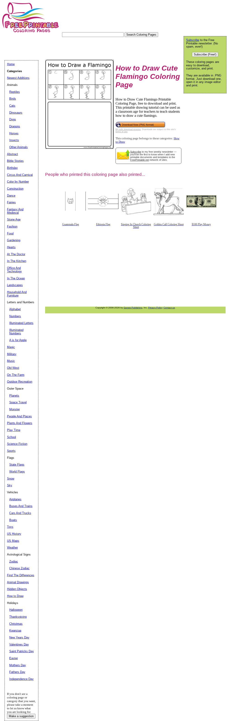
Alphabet (15, 309)
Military (11, 354)
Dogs (12, 119)
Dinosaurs (15, 112)
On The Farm (15, 375)
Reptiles (14, 92)
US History (14, 533)
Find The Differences (20, 575)
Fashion (12, 226)
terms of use (121, 132)
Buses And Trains (20, 506)
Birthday (12, 168)
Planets (14, 395)
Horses (13, 133)
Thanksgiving (18, 616)
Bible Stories (15, 161)
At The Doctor (16, 254)
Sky (9, 485)
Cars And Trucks (20, 513)
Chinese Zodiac (19, 568)
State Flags (16, 464)
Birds (12, 98)
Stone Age (14, 219)
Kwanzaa (15, 630)
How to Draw (15, 596)
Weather (12, 547)
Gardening (13, 240)
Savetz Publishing (133, 307)
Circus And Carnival (20, 175)
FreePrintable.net (139, 159)
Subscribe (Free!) (205, 54)
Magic (11, 347)
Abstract (12, 154)
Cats (12, 105)
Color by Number (18, 181)
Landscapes (15, 285)
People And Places (19, 416)
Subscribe (135, 151)
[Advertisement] (87, 47)
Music (11, 361)
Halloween (16, 609)
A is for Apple (18, 340)
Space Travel (18, 402)
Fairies (11, 202)
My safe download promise (128, 129)
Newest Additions (18, 78)
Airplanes (15, 499)
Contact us (169, 307)
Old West (13, 368)
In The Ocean (16, 278)
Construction (15, 188)
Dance (11, 195)
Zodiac (13, 561)
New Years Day (19, 637)
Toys (10, 526)
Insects (14, 140)
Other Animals (18, 147)
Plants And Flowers (19, 423)
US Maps (13, 540)
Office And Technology (14, 269)
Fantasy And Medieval (15, 211)
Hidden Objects (17, 589)
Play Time (13, 430)
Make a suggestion (21, 716)
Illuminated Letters (21, 323)
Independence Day (21, 679)
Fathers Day (17, 672)
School (11, 437)
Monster (14, 409)
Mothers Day (17, 665)
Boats (13, 520)
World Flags (17, 471)
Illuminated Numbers (16, 331)
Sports (11, 450)
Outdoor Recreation (19, 381)
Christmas (16, 623)
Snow (10, 478)
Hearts (11, 247)
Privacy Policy (155, 307)
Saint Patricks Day (21, 651)
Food (10, 233)
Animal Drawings (18, 582)
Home (11, 64)
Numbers (15, 316)
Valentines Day (19, 644)
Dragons (14, 126)
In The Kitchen (16, 261)
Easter (13, 658)
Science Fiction (17, 443)
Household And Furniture (17, 293)
